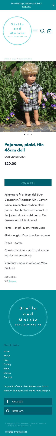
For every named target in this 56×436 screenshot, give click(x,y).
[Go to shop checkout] (49, 30)
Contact (8, 377)
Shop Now (26, 6)
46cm (14, 59)
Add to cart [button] (28, 182)
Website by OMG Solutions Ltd (19, 426)
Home (7, 351)
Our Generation (25, 59)
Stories (7, 372)
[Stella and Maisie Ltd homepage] (17, 30)
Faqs (6, 359)
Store (6, 59)
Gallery (7, 364)
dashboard (25, 424)
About (7, 355)
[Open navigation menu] (35, 30)
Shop (6, 368)
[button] (42, 30)
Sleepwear (12, 281)
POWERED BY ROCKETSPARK (16, 432)
